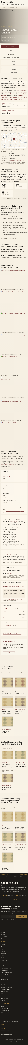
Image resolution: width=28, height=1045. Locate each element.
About (22, 4)
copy (9, 40)
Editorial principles (5, 989)
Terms (6, 1041)
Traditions (12, 4)
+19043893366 (7, 625)
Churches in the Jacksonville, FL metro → (12, 633)
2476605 (10, 573)
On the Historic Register (6, 972)
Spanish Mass (4, 970)
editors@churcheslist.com (7, 465)
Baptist (2, 955)
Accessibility (20, 1041)
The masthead (4, 991)
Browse (3, 4)
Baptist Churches (11, 7)
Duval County (10, 94)
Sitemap (3, 1000)
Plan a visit (10, 47)
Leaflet (9, 147)
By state (3, 932)
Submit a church (5, 1006)
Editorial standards (5, 1012)
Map (14, 64)
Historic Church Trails (6, 968)
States (7, 4)
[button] (14, 139)
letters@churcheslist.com (6, 1034)
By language (4, 936)
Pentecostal (4, 960)
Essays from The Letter (6, 987)
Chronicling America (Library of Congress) (14, 599)
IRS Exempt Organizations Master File (13, 510)
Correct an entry (5, 1010)
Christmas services (5, 977)
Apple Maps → (12, 160)
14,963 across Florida (20, 92)
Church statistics (5, 974)
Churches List (3, 7)
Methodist (3, 953)
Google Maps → (20, 160)
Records (14, 69)
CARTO (24, 147)
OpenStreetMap (15, 147)
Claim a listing (4, 1008)
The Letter (17, 4)
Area (14, 66)
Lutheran (3, 951)
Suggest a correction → (13, 652)
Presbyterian (4, 958)
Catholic (3, 944)
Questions (14, 72)
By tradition (3, 934)
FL (16, 7)
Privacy (15, 1041)
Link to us (3, 996)
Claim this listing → (9, 651)
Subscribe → (21, 916)
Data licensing (4, 998)
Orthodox (3, 947)
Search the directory (6, 939)
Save (10, 50)
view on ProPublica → (13, 490)
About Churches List (6, 985)
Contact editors (4, 1015)
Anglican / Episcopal (6, 949)
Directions (10, 54)
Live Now (3, 966)
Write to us (3, 993)
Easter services (4, 979)
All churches (4, 930)
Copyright (10, 1041)
